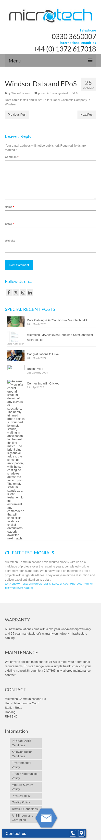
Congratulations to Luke (43, 354)
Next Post (86, 114)
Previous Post (17, 114)
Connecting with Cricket (43, 383)
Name (9, 206)
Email (9, 223)
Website (10, 240)
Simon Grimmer (20, 93)
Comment (12, 156)
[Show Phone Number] (73, 833)
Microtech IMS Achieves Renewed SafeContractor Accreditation (60, 337)
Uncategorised (59, 93)
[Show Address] (81, 833)
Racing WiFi (35, 369)
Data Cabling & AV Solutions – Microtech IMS (57, 320)
